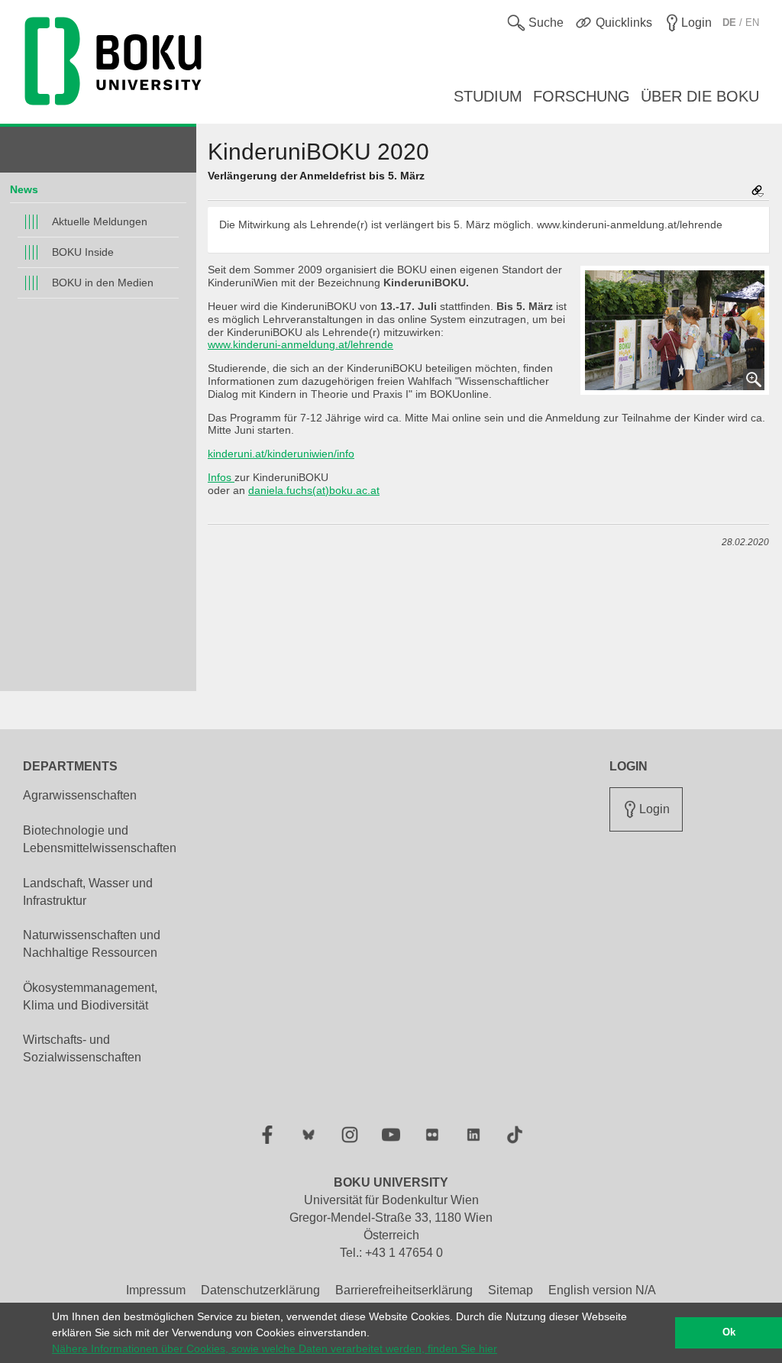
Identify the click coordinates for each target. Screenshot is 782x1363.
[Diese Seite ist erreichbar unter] (757, 192)
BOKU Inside (83, 252)
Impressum (156, 1290)
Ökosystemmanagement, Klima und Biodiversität (90, 996)
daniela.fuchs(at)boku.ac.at (314, 490)
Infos (221, 477)
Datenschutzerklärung (260, 1290)
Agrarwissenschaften (80, 795)
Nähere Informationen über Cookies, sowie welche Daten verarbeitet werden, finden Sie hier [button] (274, 1348)
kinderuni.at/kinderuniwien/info (281, 453)
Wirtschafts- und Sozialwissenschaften (82, 1048)
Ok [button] (728, 1332)
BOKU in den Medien (102, 282)
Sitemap (510, 1290)
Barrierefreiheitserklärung (404, 1290)
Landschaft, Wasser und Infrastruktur (88, 892)
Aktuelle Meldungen (99, 221)
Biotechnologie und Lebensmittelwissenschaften (99, 839)
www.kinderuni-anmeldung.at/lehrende (300, 344)
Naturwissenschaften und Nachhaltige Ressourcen (91, 944)
